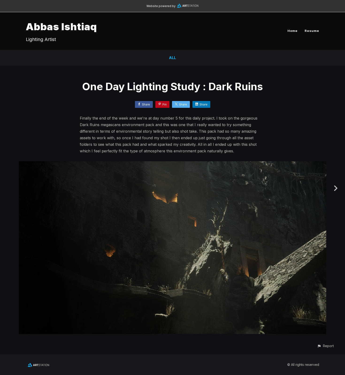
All (172, 57)
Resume (312, 31)
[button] (325, 346)
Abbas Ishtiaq (61, 27)
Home (293, 31)
